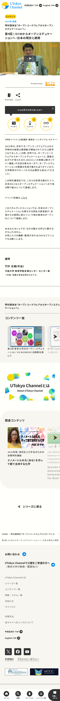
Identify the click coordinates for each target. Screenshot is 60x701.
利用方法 (9, 616)
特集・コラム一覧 (13, 595)
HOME (5, 534)
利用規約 (9, 659)
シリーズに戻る (32, 506)
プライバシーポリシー (28, 659)
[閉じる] (53, 108)
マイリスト (10, 606)
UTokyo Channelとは (15, 577)
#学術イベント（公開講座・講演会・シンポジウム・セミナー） (31, 139)
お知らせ (9, 601)
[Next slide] (55, 337)
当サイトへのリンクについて (19, 622)
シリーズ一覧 (11, 583)
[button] (14, 124)
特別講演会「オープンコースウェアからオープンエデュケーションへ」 (32, 306)
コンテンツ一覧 (12, 589)
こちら (24, 197)
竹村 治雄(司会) (14, 266)
